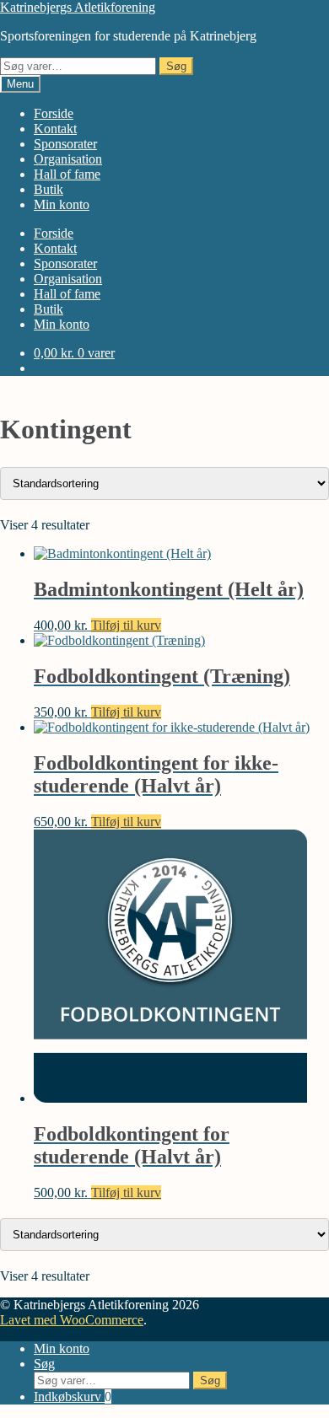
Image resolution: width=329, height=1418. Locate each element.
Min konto (61, 204)
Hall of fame (67, 174)
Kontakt (55, 128)
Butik (48, 189)
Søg (176, 66)
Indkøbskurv (72, 1396)
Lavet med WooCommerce (71, 1320)
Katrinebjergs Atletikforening (77, 7)
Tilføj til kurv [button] (126, 625)
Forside (53, 113)
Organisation (68, 159)
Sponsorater (65, 144)
